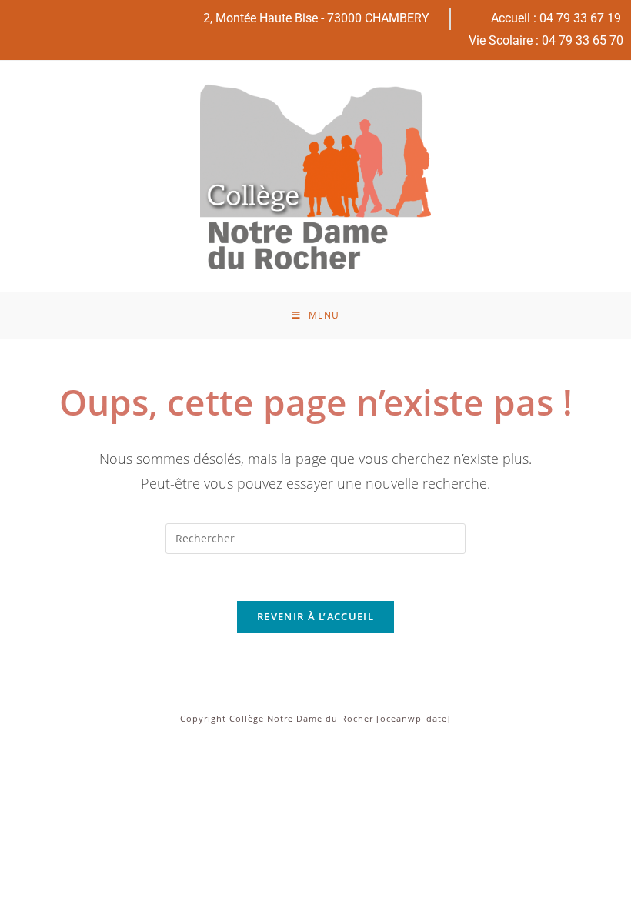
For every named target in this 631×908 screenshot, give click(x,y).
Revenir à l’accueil (315, 616)
